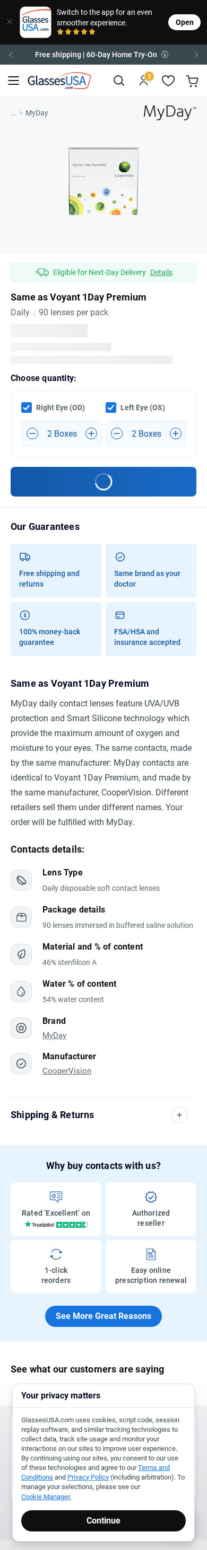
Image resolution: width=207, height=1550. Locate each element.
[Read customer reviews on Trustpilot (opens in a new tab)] (56, 1224)
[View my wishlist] (168, 80)
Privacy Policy (88, 1477)
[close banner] (6, 22)
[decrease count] (32, 433)
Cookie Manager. (46, 1497)
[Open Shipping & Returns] (179, 1114)
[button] (103, 55)
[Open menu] (13, 80)
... (14, 113)
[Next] (196, 54)
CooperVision (66, 1071)
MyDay (36, 113)
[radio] (60, 32)
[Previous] (10, 54)
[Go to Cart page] (193, 80)
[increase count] (91, 433)
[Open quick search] (118, 80)
